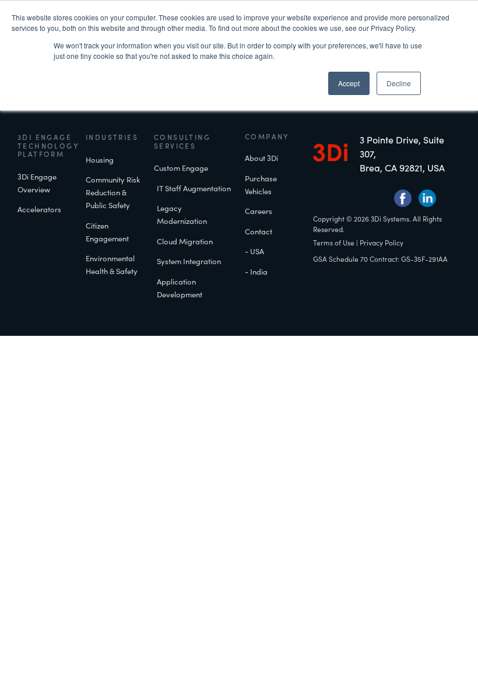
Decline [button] (398, 83)
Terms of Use (333, 242)
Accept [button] (349, 83)
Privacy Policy (381, 242)
